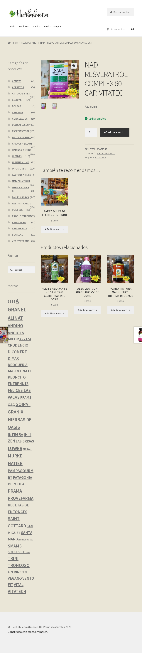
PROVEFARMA (20, 498)
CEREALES (17, 112)
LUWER (15, 448)
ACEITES (16, 81)
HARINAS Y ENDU (21, 150)
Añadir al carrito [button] (54, 229)
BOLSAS (16, 106)
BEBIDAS (17, 99)
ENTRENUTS (18, 383)
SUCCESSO (16, 552)
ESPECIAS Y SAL (20, 131)
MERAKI (27, 449)
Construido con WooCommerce (27, 632)
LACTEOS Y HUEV (21, 175)
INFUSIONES (19, 168)
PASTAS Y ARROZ (21, 203)
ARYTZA (25, 339)
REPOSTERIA (19, 222)
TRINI (13, 558)
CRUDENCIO (18, 345)
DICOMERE (17, 352)
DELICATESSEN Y (21, 124)
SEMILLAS (17, 234)
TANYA (27, 552)
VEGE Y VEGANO (21, 241)
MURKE (15, 456)
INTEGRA (15, 434)
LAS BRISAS (25, 441)
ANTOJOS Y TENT (22, 93)
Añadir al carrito (114, 132)
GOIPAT (23, 404)
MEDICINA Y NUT (29, 42)
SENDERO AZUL (26, 540)
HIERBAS (17, 156)
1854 (11, 301)
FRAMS (25, 397)
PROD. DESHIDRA (21, 216)
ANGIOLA (16, 332)
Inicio (15, 42)
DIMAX (13, 358)
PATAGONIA (22, 477)
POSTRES (17, 209)
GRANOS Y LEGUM (22, 143)
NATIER (15, 463)
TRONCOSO (19, 565)
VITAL (18, 584)
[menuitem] (12, 26)
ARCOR (13, 339)
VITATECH (100, 157)
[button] (74, 66)
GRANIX (15, 412)
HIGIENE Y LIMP (20, 162)
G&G (11, 404)
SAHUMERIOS (19, 228)
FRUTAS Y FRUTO (21, 137)
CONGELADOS (20, 118)
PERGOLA (16, 483)
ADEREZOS (18, 87)
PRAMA (15, 491)
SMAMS (15, 546)
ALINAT (15, 318)
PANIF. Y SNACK (20, 197)
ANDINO (15, 325)
